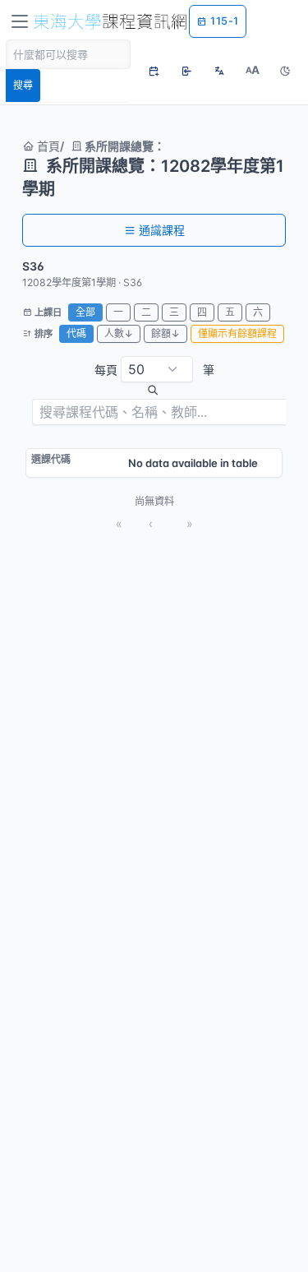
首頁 (47, 146)
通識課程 (162, 230)
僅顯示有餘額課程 (237, 333)
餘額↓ (165, 333)
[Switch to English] (219, 70)
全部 (85, 312)
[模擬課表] (153, 70)
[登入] (186, 70)
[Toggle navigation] (20, 21)
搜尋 (23, 85)
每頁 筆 (154, 370)
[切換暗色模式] (285, 70)
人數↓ (118, 333)
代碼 (76, 333)
